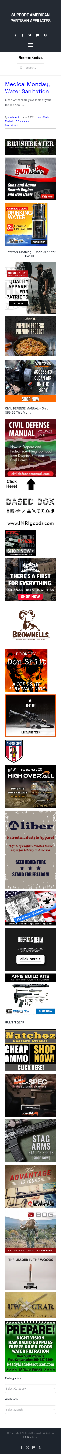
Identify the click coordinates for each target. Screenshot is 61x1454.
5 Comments (22, 121)
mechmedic (14, 117)
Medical (9, 121)
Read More (10, 125)
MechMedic (43, 117)
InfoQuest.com (30, 1437)
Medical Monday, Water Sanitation (27, 88)
